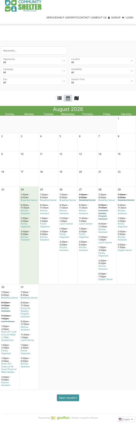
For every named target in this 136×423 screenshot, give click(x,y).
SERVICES (52, 17)
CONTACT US (86, 17)
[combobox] (34, 61)
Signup (116, 17)
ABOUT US (100, 17)
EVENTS (73, 17)
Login (129, 17)
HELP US (63, 17)
